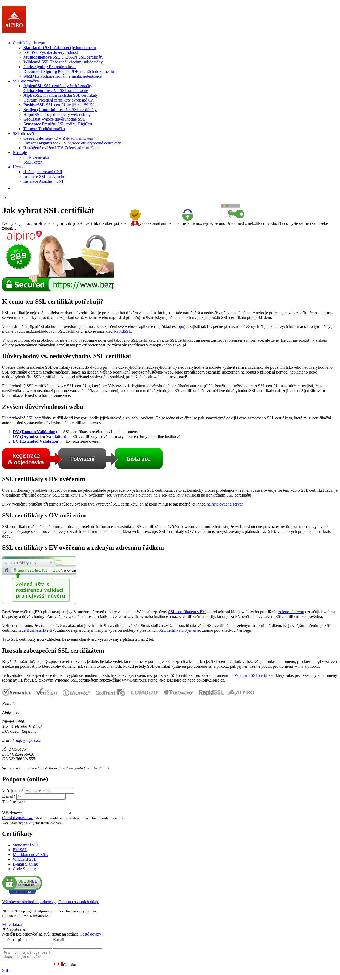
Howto (18, 167)
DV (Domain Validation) (35, 431)
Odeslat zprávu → (17, 817)
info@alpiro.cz (28, 740)
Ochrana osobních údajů (78, 901)
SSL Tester (32, 162)
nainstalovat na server (225, 504)
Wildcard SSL (24, 859)
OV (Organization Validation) (39, 436)
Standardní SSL (26, 845)
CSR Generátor (36, 157)
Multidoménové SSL (30, 854)
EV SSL (20, 849)
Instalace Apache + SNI (43, 181)
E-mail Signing (25, 864)
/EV (61, 148)
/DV (58, 138)
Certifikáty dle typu (29, 43)
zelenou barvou (291, 611)
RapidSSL (122, 331)
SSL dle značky (26, 81)
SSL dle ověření (26, 133)
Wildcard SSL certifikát (254, 675)
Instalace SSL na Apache (44, 176)
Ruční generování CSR (42, 171)
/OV (72, 143)
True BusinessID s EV (36, 630)
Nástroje (20, 152)
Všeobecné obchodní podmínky (29, 901)
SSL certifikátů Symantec (180, 630)
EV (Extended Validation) (36, 441)
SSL (6, 970)
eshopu (178, 326)
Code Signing (24, 869)
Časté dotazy (90, 934)
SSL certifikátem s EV (187, 611)
